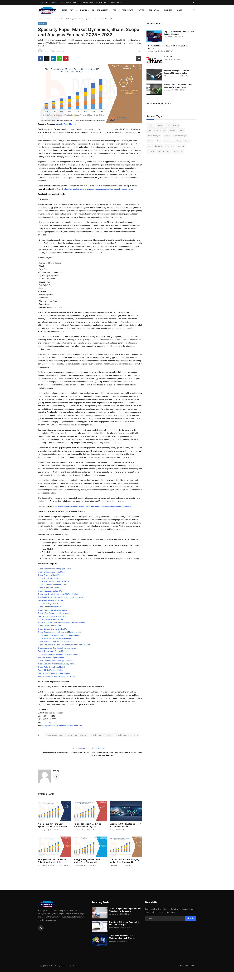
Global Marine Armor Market (49, 626)
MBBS (150, 141)
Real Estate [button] (127, 10)
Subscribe (190, 918)
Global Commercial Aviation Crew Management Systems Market (64, 645)
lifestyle (167, 136)
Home (64, 10)
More (179, 10)
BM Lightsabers (169, 76)
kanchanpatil (42, 830)
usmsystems (113, 914)
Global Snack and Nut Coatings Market (53, 581)
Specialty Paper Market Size (77, 735)
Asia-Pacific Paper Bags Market (50, 600)
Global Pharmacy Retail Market (50, 575)
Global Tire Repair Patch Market (50, 619)
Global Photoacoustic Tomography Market (54, 569)
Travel (181, 131)
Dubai (187, 141)
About (60, 2)
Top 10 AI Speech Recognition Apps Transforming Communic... (125, 909)
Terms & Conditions (186, 965)
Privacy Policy (51, 2)
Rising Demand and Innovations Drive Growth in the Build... (53, 860)
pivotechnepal (114, 928)
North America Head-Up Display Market (54, 673)
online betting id (154, 136)
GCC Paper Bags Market (48, 604)
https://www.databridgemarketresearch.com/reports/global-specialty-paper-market (98, 189)
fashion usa (178, 151)
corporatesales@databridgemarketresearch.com (63, 725)
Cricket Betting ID (180, 136)
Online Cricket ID (173, 125)
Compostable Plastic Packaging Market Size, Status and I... (124, 860)
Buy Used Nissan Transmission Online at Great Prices (65, 752)
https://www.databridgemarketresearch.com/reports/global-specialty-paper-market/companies (92, 506)
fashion (150, 125)
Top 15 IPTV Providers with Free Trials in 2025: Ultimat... (179, 33)
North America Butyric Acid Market (52, 616)
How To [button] (83, 10)
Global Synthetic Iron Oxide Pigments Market (56, 661)
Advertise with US (115, 2)
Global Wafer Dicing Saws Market (51, 667)
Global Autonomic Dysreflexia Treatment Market (57, 648)
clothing (151, 151)
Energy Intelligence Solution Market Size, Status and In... (87, 860)
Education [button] (154, 10)
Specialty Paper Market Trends (127, 735)
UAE (149, 146)
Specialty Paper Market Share (101, 735)
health (160, 125)
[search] (193, 10)
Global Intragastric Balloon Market (51, 591)
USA (158, 141)
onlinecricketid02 (154, 51)
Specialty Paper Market (65, 124)
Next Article (97, 748)
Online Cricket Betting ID (157, 131)
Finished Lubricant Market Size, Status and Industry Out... (88, 825)
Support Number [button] (100, 10)
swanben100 (168, 90)
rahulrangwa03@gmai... (46, 865)
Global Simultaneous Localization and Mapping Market (59, 632)
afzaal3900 (168, 37)
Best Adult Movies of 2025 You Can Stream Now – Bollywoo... (168, 47)
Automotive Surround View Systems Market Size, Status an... (53, 825)
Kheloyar (181, 146)
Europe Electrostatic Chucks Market (52, 651)
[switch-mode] (194, 2)
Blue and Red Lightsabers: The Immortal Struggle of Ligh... (176, 72)
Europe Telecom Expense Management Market (57, 676)
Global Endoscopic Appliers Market (52, 572)
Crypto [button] (140, 10)
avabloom (112, 941)
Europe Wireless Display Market (51, 657)
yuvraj (56, 771)
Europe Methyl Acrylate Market (50, 670)
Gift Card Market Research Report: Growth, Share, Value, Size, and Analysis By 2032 (117, 753)
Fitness (172, 131)
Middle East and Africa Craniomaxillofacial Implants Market (61, 623)
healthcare (170, 146)
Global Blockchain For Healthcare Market (54, 638)
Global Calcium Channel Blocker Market (54, 629)
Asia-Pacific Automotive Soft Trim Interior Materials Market (61, 597)
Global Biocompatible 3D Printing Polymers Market (58, 654)
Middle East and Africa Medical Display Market (56, 664)
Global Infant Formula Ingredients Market (54, 613)
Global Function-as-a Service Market (52, 610)
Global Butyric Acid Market (48, 588)
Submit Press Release (86, 2)
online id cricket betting (172, 141)
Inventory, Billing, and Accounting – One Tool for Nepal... (125, 923)
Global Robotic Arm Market (49, 578)
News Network (70, 2)
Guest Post (168, 56)
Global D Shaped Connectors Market (52, 584)
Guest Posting (101, 2)
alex (111, 830)
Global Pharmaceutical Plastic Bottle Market (55, 642)
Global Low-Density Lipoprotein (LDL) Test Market (58, 594)
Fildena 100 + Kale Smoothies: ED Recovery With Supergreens (178, 86)
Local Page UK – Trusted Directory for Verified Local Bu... (125, 825)
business (158, 146)
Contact (41, 2)
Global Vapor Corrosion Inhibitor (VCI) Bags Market (58, 635)
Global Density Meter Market (49, 607)
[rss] (41, 928)
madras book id (164, 151)
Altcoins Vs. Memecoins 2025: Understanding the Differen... (122, 936)
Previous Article (82, 748)
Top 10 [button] (72, 10)
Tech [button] (115, 10)
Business (48, 19)
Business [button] (168, 10)
